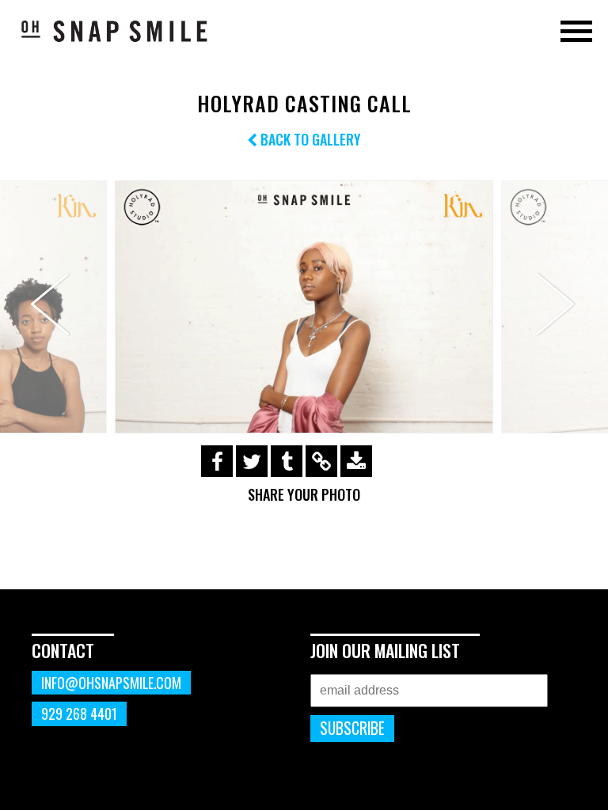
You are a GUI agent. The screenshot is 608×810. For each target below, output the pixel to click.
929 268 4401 (79, 713)
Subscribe (352, 728)
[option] (304, 306)
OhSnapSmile (115, 31)
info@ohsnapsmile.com (111, 682)
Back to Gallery (309, 139)
